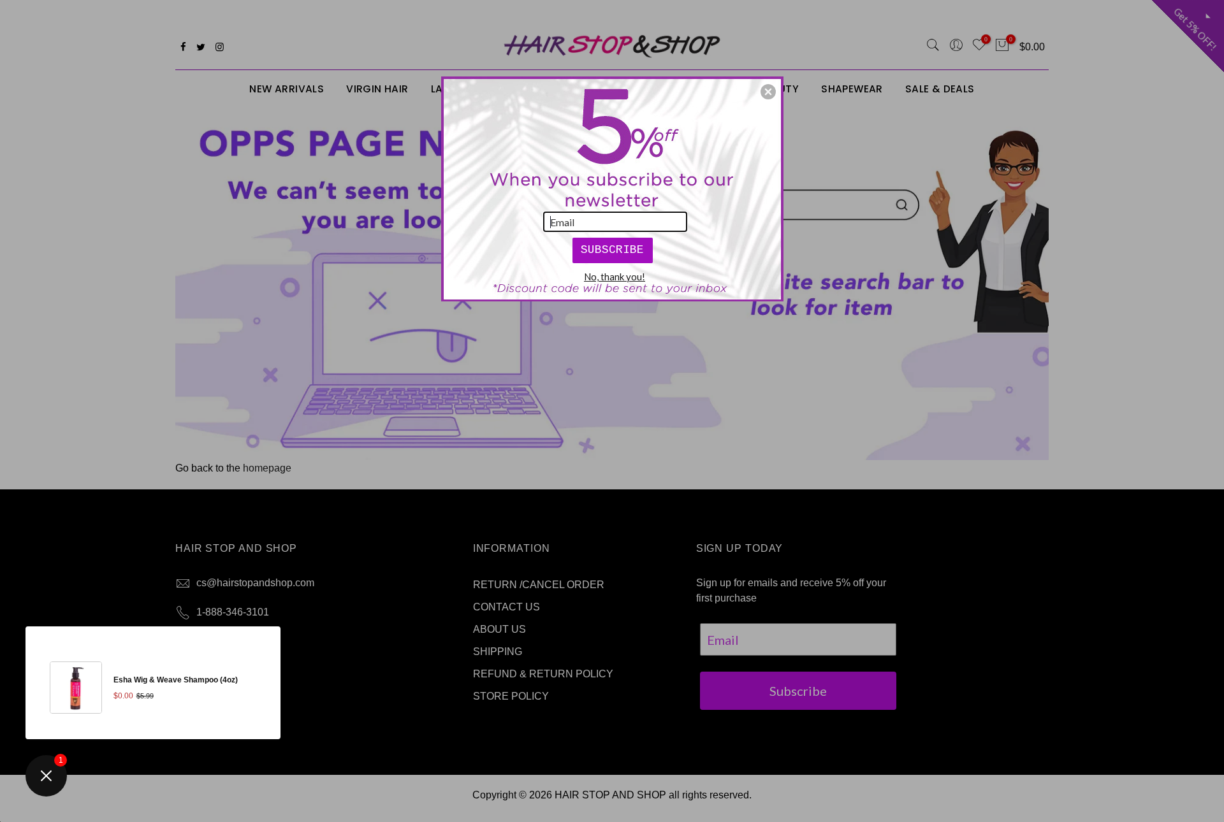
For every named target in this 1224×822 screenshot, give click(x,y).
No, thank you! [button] (614, 276)
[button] (768, 91)
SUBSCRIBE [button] (612, 249)
